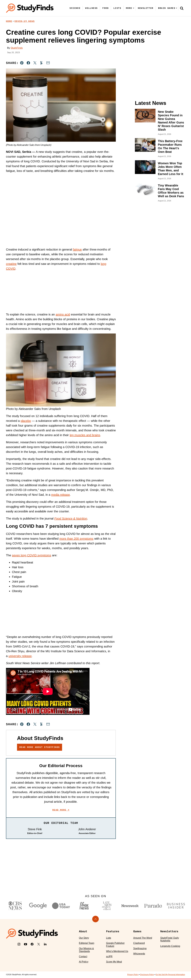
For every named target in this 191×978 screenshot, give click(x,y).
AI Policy (83, 961)
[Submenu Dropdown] (133, 8)
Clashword (139, 943)
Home (9, 21)
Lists (117, 8)
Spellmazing (140, 948)
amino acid (63, 314)
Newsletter (145, 8)
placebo (26, 420)
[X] (38, 944)
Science (75, 8)
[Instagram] (19, 944)
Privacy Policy (133, 975)
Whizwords (139, 953)
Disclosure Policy (147, 975)
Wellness (91, 8)
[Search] (181, 8)
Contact (83, 956)
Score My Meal (114, 961)
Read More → (60, 810)
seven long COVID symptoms (31, 555)
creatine (11, 263)
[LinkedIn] (45, 944)
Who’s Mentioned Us (117, 951)
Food (105, 8)
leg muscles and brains (85, 435)
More (129, 8)
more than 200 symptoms (76, 538)
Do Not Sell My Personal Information (170, 975)
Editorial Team (86, 943)
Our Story (84, 938)
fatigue (77, 249)
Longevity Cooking (170, 946)
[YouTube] (25, 944)
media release (60, 494)
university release (20, 656)
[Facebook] (32, 944)
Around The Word (142, 938)
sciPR (109, 956)
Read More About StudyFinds (39, 747)
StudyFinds (17, 48)
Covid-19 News (24, 21)
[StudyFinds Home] (30, 8)
